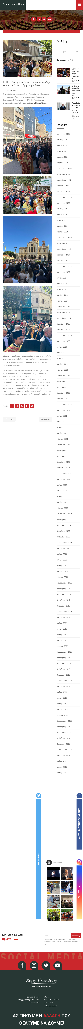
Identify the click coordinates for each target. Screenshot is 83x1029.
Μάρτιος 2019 (62, 646)
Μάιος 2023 (61, 358)
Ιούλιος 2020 (62, 554)
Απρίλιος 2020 (63, 571)
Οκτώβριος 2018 (63, 675)
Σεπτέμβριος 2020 (64, 542)
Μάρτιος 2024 (62, 301)
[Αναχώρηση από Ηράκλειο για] (53, 887)
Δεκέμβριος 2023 (64, 318)
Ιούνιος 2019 (62, 629)
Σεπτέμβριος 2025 (64, 197)
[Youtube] (49, 19)
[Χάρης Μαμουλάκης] (13, 5)
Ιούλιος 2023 (62, 347)
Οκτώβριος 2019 (63, 606)
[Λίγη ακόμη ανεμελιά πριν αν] (67, 915)
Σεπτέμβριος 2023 (64, 335)
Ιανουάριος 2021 (63, 519)
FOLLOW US (38, 859)
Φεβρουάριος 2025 (64, 237)
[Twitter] (44, 19)
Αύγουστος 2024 (63, 272)
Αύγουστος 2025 (63, 203)
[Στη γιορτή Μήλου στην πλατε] (53, 901)
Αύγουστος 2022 (63, 410)
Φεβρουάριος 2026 (64, 168)
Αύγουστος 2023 (63, 341)
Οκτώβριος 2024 (63, 261)
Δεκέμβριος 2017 (64, 732)
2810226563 (34, 1003)
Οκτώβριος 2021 (63, 468)
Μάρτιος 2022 (62, 439)
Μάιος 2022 (61, 427)
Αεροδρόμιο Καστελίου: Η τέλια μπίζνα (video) (77, 108)
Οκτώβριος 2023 (63, 330)
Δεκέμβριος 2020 (64, 525)
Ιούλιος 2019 (62, 623)
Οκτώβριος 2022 (63, 399)
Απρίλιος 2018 (63, 709)
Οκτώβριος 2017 (63, 744)
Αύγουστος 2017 (63, 755)
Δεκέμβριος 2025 (64, 180)
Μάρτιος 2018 (62, 715)
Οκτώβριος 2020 (63, 537)
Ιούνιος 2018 (62, 698)
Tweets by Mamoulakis (14, 794)
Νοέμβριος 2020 (63, 531)
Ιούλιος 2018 (62, 692)
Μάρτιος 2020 (62, 577)
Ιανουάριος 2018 (63, 727)
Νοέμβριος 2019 (63, 600)
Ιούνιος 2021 (62, 491)
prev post (9, 419)
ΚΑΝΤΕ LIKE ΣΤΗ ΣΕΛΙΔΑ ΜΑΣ (79, 824)
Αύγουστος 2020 (63, 548)
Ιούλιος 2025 (62, 209)
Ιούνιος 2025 (62, 214)
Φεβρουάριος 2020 (64, 583)
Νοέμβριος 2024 (63, 255)
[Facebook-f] (33, 19)
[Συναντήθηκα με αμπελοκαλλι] (53, 915)
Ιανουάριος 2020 (63, 589)
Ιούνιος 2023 (62, 353)
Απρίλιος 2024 (63, 295)
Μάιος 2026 (61, 151)
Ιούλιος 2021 (62, 485)
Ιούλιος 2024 (62, 278)
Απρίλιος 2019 (63, 640)
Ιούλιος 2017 (62, 761)
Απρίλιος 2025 (63, 226)
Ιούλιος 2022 (62, 416)
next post (45, 419)
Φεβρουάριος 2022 (64, 445)
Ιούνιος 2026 (62, 145)
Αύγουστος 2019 (63, 617)
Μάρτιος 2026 (62, 163)
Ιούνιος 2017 (62, 767)
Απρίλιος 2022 (63, 433)
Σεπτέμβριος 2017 (64, 750)
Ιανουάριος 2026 (63, 174)
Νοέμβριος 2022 (63, 393)
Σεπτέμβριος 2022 (64, 404)
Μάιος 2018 (61, 704)
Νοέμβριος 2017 (63, 738)
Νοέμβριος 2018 (63, 669)
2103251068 (48, 1003)
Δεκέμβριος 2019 (64, 594)
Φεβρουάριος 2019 (64, 652)
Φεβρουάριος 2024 (64, 307)
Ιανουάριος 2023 (63, 381)
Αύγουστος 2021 (63, 479)
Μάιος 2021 (61, 496)
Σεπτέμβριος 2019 (64, 612)
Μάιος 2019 (61, 635)
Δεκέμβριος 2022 (64, 387)
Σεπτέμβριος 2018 (64, 681)
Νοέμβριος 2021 (63, 462)
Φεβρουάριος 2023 (64, 376)
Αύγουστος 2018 (63, 686)
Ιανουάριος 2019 (63, 658)
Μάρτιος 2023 (62, 370)
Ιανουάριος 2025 (63, 243)
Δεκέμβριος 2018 (64, 663)
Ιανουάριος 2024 (63, 312)
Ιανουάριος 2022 (63, 450)
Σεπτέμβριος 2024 (64, 266)
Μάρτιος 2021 (62, 508)
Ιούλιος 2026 (62, 140)
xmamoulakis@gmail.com (41, 986)
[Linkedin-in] (39, 19)
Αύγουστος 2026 (63, 134)
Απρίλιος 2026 (63, 157)
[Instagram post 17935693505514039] (53, 873)
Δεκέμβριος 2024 (64, 249)
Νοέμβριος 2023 (63, 324)
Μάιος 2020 (61, 566)
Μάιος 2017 (61, 773)
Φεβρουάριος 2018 (64, 721)
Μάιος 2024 (61, 289)
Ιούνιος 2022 (62, 422)
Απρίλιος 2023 (63, 364)
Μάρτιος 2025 (62, 232)
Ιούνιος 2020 (62, 560)
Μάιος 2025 (61, 220)
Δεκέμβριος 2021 (64, 456)
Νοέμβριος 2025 (63, 186)
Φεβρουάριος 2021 (64, 514)
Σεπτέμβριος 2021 (64, 473)
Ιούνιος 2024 (62, 284)
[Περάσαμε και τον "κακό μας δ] (67, 887)
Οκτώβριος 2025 (63, 191)
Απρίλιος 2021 (63, 502)
